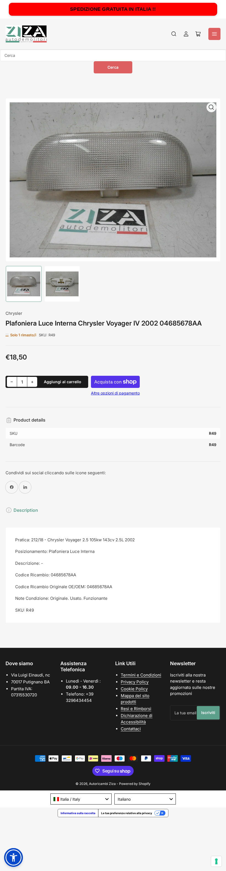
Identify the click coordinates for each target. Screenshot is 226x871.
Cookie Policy (134, 688)
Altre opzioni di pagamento (115, 393)
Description (26, 510)
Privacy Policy (135, 681)
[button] (13, 857)
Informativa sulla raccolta (78, 813)
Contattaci (131, 728)
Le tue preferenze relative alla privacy (126, 813)
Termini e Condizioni (141, 675)
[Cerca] (174, 34)
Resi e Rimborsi (136, 708)
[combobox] (113, 55)
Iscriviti (208, 712)
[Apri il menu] (214, 34)
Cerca (113, 67)
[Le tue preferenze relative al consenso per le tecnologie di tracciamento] (216, 861)
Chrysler (14, 313)
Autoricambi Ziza (102, 784)
